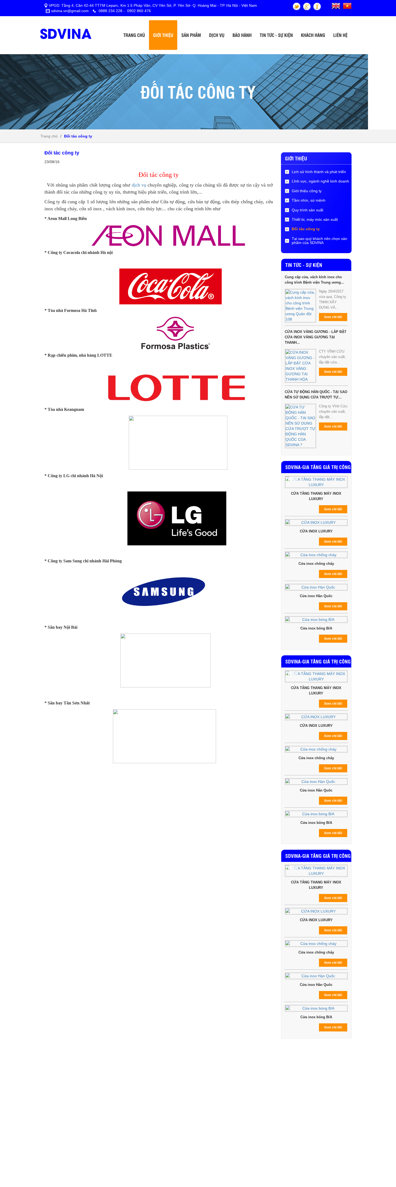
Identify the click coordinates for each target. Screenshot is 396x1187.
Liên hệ (340, 35)
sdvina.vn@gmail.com (70, 11)
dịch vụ (139, 185)
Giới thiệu (163, 35)
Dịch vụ (216, 35)
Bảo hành (242, 35)
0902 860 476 (138, 11)
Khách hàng (313, 35)
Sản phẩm (191, 35)
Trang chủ (134, 35)
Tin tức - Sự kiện (276, 35)
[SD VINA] (67, 27)
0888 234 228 (110, 11)
